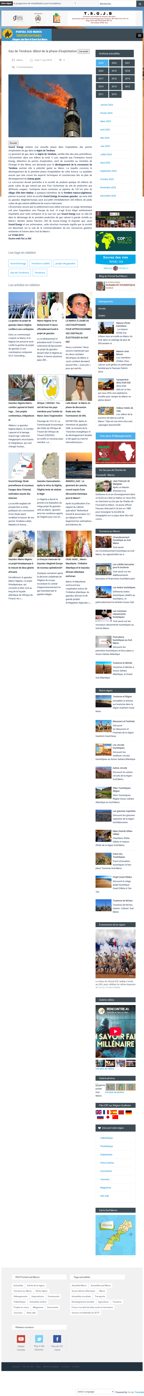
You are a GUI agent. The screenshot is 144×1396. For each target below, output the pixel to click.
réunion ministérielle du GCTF (86, 1313)
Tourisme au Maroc (23, 1291)
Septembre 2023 (108, 171)
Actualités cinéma (38, 1302)
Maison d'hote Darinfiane (123, 324)
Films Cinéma (107, 1162)
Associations (37, 1296)
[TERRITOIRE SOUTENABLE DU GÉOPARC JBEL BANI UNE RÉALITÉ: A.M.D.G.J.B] (116, 219)
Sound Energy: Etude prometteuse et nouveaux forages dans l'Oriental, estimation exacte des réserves (21, 489)
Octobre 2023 (107, 179)
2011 (101, 94)
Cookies (65, 1366)
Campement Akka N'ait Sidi (123, 381)
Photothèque (106, 1146)
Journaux (104, 1179)
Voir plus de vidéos (105, 1068)
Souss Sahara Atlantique (83, 1291)
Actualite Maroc (79, 1285)
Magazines (105, 1187)
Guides (101, 315)
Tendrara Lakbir (40, 263)
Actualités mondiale (81, 1296)
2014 (101, 86)
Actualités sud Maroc (101, 1285)
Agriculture (103, 1302)
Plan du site (28, 1366)
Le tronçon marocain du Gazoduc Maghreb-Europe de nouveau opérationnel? (50, 563)
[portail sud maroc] (24, 34)
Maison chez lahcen (122, 353)
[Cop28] (116, 240)
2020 (101, 71)
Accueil (16, 1366)
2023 (101, 63)
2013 (114, 86)
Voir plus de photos (114, 1092)
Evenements (53, 1296)
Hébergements (105, 301)
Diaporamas (106, 1154)
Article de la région (36, 1285)
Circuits (102, 308)
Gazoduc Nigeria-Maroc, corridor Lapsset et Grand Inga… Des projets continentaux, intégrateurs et (21, 411)
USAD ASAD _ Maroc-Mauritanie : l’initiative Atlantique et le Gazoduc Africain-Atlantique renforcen (78, 567)
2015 (127, 78)
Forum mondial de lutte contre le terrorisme (92, 1307)
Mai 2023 (104, 138)
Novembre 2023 (108, 187)
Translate (139, 1392)
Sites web (31, 1313)
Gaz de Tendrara (19, 272)
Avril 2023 (105, 129)
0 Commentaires (25, 67)
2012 (127, 86)
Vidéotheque (19, 1302)
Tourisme (117, 1302)
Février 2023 (106, 113)
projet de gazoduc (65, 263)
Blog (38, 1366)
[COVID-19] (116, 264)
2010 (114, 94)
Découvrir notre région (113, 1128)
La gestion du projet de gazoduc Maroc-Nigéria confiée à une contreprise (21, 324)
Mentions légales (51, 1366)
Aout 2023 (105, 162)
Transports (100, 1296)
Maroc (102, 1291)
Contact (75, 1366)
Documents (106, 1171)
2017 (101, 78)
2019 (114, 71)
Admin (19, 60)
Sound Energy (18, 263)
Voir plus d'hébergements (115, 436)
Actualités (18, 1285)
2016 (114, 78)
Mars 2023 (105, 121)
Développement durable (83, 1302)
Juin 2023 (105, 146)
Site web (104, 1196)
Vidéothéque (106, 1138)
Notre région (42, 1291)
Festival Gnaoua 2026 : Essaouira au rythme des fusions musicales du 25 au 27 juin (115, 984)
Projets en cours (21, 1307)
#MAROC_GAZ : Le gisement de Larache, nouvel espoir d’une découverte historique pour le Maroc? (76, 489)
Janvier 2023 (106, 104)
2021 (127, 63)
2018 (127, 71)
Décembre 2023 (108, 195)
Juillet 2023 (106, 154)
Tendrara (40, 272)
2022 (114, 63)
